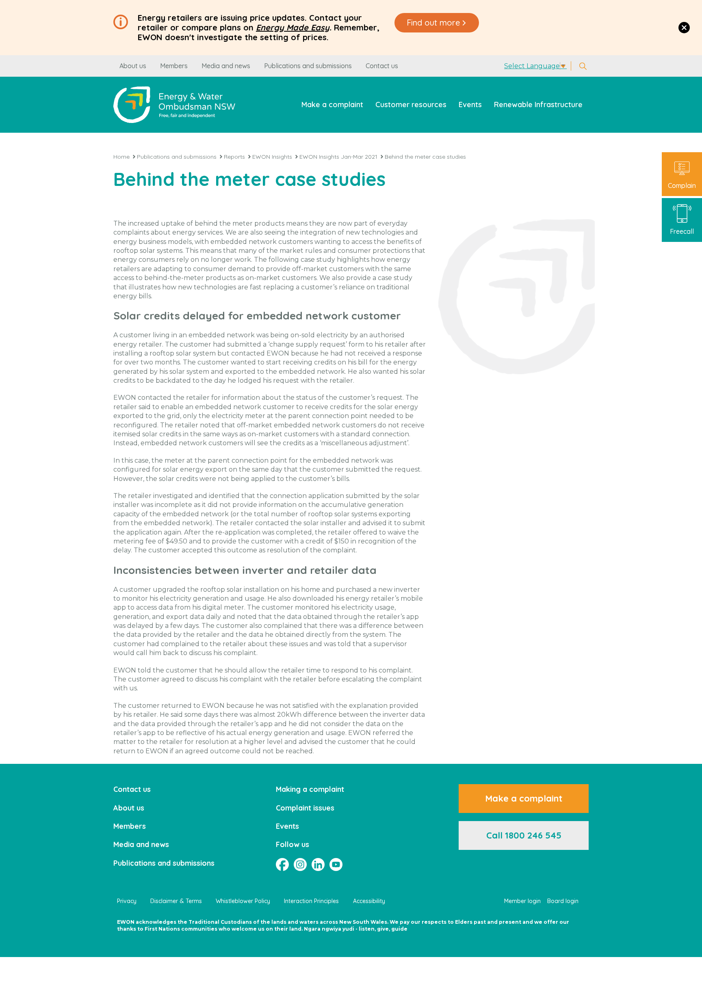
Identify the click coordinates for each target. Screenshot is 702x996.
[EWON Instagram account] (300, 864)
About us (132, 66)
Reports (234, 156)
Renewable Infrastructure (538, 104)
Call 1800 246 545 (523, 835)
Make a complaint (332, 104)
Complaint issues (305, 808)
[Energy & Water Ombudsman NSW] (174, 104)
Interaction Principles (311, 901)
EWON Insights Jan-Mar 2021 (338, 156)
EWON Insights (272, 156)
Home (121, 156)
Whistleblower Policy (243, 901)
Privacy (126, 901)
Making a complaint (310, 789)
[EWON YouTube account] (335, 864)
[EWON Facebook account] (282, 864)
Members (174, 66)
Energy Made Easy (292, 27)
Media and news (226, 66)
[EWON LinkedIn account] (318, 864)
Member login (522, 901)
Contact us (382, 66)
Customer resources (410, 104)
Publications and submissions (308, 66)
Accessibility (369, 901)
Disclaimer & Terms (176, 901)
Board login (562, 901)
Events (470, 104)
